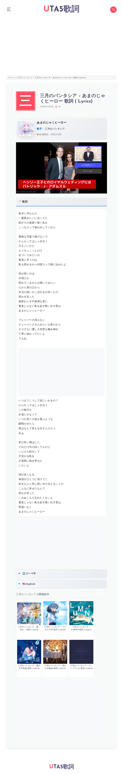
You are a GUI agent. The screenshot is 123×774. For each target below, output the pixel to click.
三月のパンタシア (24, 77)
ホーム (11, 77)
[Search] (113, 9)
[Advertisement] (61, 43)
